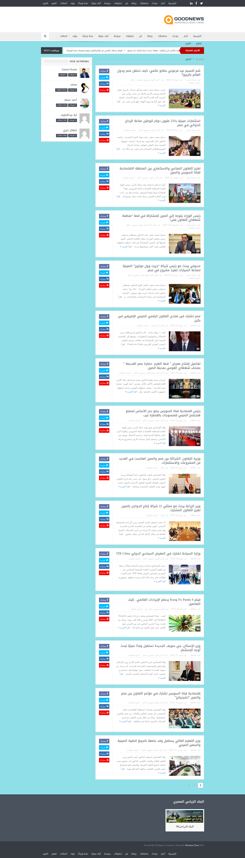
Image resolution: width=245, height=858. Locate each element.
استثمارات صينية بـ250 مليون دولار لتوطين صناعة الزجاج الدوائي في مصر (162, 123)
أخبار (163, 3)
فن (126, 3)
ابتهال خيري (70, 130)
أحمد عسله (70, 99)
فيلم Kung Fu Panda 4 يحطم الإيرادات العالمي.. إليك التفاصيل (164, 602)
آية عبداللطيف (68, 115)
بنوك (72, 3)
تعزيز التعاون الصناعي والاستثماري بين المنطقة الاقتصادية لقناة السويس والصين (160, 170)
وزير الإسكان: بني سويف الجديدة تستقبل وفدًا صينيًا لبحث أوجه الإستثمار (160, 648)
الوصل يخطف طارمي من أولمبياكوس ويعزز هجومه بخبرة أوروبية (118, 50)
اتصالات (63, 3)
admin (193, 325)
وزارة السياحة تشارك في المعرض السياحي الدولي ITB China (158, 553)
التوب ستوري (149, 80)
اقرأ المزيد (126, 246)
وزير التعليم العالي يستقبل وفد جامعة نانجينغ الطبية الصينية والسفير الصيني (159, 743)
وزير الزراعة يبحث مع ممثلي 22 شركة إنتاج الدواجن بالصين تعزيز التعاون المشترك (160, 508)
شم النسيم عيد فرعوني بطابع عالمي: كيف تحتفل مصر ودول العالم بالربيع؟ (158, 73)
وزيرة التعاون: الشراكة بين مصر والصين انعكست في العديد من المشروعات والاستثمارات (159, 461)
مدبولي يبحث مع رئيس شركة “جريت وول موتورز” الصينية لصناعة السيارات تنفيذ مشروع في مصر (161, 268)
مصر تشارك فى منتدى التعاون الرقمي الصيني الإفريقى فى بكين (159, 318)
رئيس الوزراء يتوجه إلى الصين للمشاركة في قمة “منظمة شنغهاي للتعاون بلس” (161, 218)
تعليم (54, 3)
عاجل (132, 80)
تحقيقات (118, 3)
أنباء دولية (96, 3)
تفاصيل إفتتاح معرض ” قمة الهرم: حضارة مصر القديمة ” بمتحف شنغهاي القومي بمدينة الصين (161, 366)
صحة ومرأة (83, 3)
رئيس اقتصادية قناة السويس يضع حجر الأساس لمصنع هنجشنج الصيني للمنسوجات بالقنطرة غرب (163, 413)
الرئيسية (172, 3)
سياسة (107, 3)
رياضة (133, 3)
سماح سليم (191, 80)
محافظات (144, 3)
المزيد (45, 3)
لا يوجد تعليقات (194, 83)
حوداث (155, 3)
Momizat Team (192, 845)
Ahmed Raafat (69, 69)
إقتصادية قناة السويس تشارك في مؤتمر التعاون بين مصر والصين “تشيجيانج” (160, 695)
